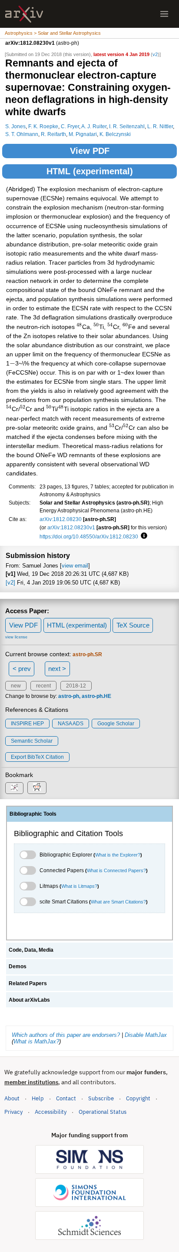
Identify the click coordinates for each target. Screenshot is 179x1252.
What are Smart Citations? (118, 901)
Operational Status (102, 1112)
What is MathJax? (36, 1041)
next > (57, 668)
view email (75, 565)
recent (43, 686)
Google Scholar (115, 724)
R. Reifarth (53, 134)
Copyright (138, 1098)
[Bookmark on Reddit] (36, 787)
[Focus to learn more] (142, 536)
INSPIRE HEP (27, 724)
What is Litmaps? (79, 886)
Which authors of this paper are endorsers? (66, 1035)
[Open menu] (164, 13)
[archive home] (24, 14)
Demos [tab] (18, 966)
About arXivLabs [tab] (29, 1000)
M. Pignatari (83, 134)
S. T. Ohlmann (21, 134)
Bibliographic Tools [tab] (33, 814)
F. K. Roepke (43, 126)
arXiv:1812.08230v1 (71, 527)
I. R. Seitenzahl (127, 126)
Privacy (13, 1112)
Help (38, 1098)
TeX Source (132, 625)
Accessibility (50, 1112)
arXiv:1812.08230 (61, 519)
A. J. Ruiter (93, 126)
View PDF (89, 151)
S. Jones (15, 126)
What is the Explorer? (117, 854)
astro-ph (68, 696)
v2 (155, 54)
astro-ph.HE (96, 696)
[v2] (10, 582)
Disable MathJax (146, 1035)
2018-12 (76, 686)
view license (16, 637)
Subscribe (101, 1098)
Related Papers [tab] (28, 983)
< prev (22, 668)
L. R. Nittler (160, 126)
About (12, 1098)
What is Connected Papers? (116, 870)
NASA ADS (70, 724)
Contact (66, 1098)
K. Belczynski (115, 134)
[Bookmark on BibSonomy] (14, 788)
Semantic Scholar (32, 741)
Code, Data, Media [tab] (31, 950)
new (16, 686)
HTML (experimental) (89, 171)
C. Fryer (70, 126)
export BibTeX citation (37, 757)
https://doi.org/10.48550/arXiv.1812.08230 (89, 536)
